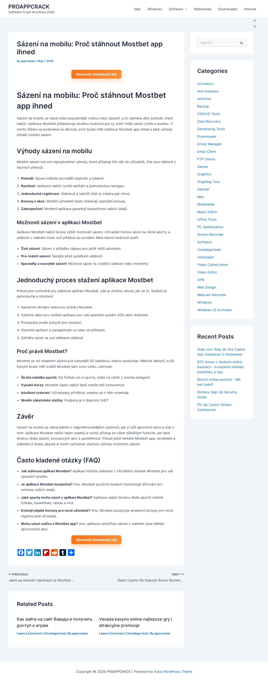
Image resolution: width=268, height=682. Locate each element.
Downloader (227, 9)
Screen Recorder (210, 234)
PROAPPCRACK (29, 6)
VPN (200, 280)
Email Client (206, 151)
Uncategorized (55, 633)
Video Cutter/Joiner (212, 265)
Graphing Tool (208, 182)
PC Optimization (210, 227)
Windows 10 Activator (214, 310)
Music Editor (207, 212)
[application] (185, 9)
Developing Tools (211, 129)
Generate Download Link (96, 74)
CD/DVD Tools (208, 114)
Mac (137, 9)
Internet (250, 9)
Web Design (206, 287)
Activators (205, 84)
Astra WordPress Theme (173, 671)
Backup (203, 106)
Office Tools (206, 219)
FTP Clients (206, 159)
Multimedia (202, 9)
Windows (155, 9)
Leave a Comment (29, 633)
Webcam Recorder (211, 295)
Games (202, 166)
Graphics (204, 174)
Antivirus (204, 99)
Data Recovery (209, 121)
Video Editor (207, 272)
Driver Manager (209, 144)
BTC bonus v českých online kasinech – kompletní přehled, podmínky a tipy (220, 367)
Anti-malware (207, 91)
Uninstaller (205, 257)
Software (176, 9)
